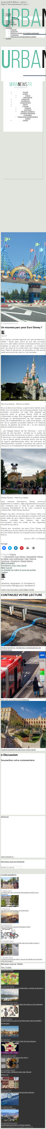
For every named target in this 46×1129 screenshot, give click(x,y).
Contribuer (14, 31)
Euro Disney (20, 557)
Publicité (13, 30)
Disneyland (9, 557)
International (14, 19)
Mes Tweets (6, 967)
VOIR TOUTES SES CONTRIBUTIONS (17, 590)
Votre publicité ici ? (7, 857)
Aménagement (11, 24)
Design (8, 26)
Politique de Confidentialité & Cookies (23, 37)
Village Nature (26, 561)
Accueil (8, 14)
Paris (27, 559)
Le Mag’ (8, 15)
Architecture (10, 22)
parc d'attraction (16, 559)
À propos (9, 28)
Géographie (31, 557)
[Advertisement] (23, 156)
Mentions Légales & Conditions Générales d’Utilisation (27, 113)
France (12, 17)
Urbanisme (10, 21)
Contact (8, 38)
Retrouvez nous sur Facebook (12, 862)
